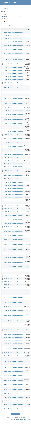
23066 (5, 185)
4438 (5, 142)
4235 (5, 375)
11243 (5, 223)
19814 (5, 160)
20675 (5, 302)
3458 (5, 352)
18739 (5, 35)
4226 (5, 200)
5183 (5, 249)
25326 (5, 209)
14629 (5, 38)
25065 (5, 292)
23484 (5, 123)
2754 (5, 343)
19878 (5, 270)
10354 (5, 107)
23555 (5, 287)
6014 (5, 393)
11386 (5, 67)
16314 (5, 276)
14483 (5, 325)
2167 (5, 355)
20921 (5, 244)
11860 (5, 98)
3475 (5, 330)
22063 (5, 310)
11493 (5, 64)
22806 (5, 257)
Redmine (10, 423)
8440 (5, 45)
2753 (5, 348)
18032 (5, 273)
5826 (5, 150)
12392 (5, 59)
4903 (5, 384)
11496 (5, 92)
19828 (5, 146)
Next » (24, 414)
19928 (5, 211)
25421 (5, 235)
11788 (5, 76)
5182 (5, 253)
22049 (5, 297)
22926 (5, 32)
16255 (5, 219)
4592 (5, 194)
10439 (5, 53)
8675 (5, 315)
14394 (5, 95)
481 (6, 367)
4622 (5, 191)
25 (19, 417)
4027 (5, 380)
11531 (5, 103)
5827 (5, 138)
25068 (5, 79)
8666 (5, 404)
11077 (5, 266)
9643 (5, 41)
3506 (5, 340)
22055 (5, 175)
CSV (25, 419)
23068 (5, 163)
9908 (5, 361)
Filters (5, 14)
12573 (5, 135)
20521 (5, 262)
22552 (5, 171)
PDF (29, 419)
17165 (5, 119)
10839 (5, 70)
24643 (5, 87)
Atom (22, 419)
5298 (5, 203)
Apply (4, 25)
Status (5, 16)
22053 (5, 178)
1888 (5, 154)
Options (5, 21)
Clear (11, 25)
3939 (5, 227)
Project (16, 29)
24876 (5, 188)
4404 (5, 389)
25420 (5, 239)
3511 (5, 334)
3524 (5, 408)
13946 (5, 73)
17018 (5, 157)
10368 (5, 49)
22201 (5, 306)
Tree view (5, 8)
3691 (5, 231)
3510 (5, 337)
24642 (5, 83)
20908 (5, 56)
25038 (5, 281)
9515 (5, 127)
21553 (5, 182)
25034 (5, 284)
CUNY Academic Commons (15, 32)
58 (5, 206)
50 (21, 417)
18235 (5, 215)
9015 (5, 397)
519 (6, 114)
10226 (5, 110)
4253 (5, 197)
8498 (5, 279)
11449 (5, 320)
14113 (5, 131)
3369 (5, 401)
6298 (5, 371)
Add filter (4, 19)
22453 (5, 166)
